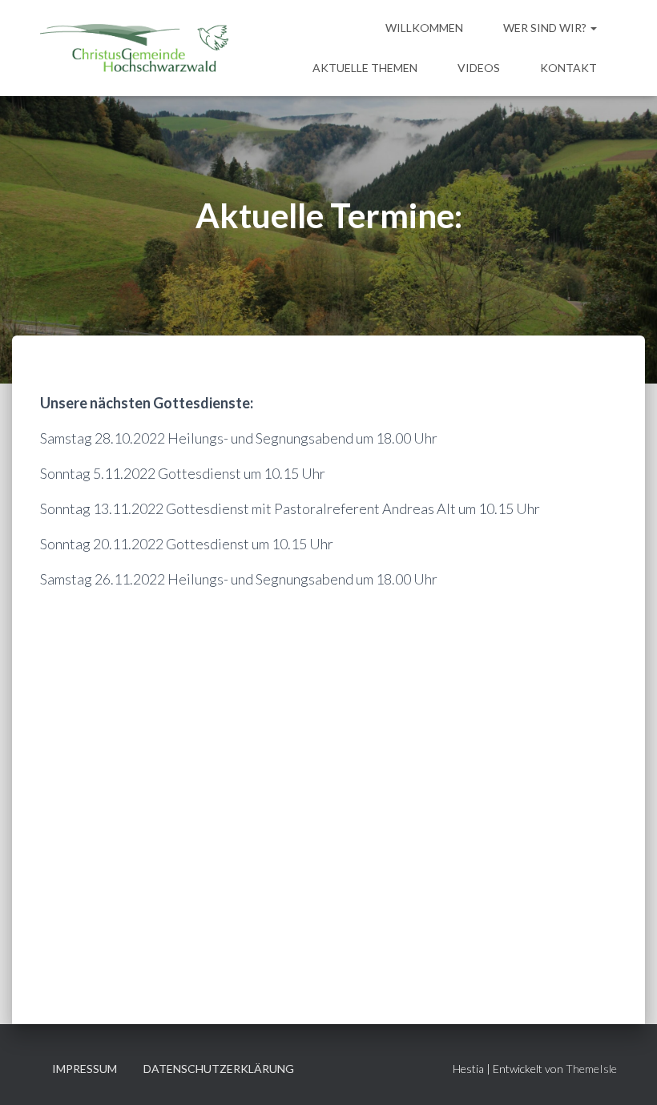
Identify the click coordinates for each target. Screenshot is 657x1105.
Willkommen (424, 27)
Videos (478, 67)
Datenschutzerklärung (218, 1068)
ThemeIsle (591, 1068)
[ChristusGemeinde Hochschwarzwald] (134, 48)
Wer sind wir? (546, 27)
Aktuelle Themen (364, 67)
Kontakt (568, 67)
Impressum (84, 1068)
